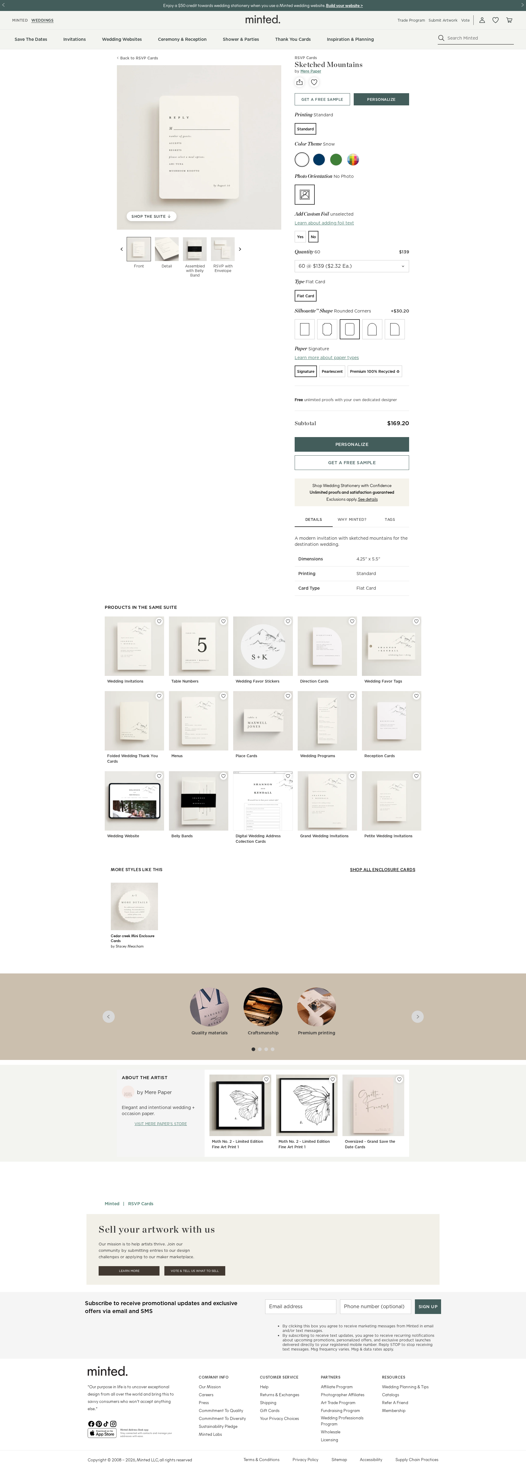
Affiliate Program (337, 1386)
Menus (177, 756)
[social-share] (299, 82)
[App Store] (102, 1435)
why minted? (352, 519)
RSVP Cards (140, 1203)
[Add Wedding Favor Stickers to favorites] (288, 621)
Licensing (329, 1439)
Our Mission (210, 1386)
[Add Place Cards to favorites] (288, 696)
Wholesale (330, 1432)
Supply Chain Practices (416, 1459)
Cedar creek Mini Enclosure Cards (132, 938)
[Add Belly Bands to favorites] (223, 776)
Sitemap (339, 1459)
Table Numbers (184, 681)
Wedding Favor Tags (383, 681)
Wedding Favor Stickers (257, 681)
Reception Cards (379, 756)
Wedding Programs (317, 756)
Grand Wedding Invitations (324, 836)
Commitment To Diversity (222, 1418)
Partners (330, 1377)
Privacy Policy (305, 1459)
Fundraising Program (340, 1410)
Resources (393, 1377)
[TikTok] (106, 1423)
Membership (393, 1410)
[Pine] (336, 159)
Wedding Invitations (125, 681)
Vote (465, 20)
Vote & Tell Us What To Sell (195, 1271)
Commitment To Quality (221, 1410)
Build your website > (344, 5)
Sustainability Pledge (218, 1426)
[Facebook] (91, 1423)
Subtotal (305, 423)
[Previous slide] (122, 249)
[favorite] (314, 82)
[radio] (305, 129)
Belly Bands (182, 836)
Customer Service (279, 1377)
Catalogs (390, 1394)
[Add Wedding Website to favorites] (159, 776)
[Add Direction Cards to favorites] (352, 621)
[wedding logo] (263, 19)
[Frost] (319, 159)
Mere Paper (310, 71)
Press (204, 1402)
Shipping (268, 1402)
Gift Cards (269, 1410)
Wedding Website (123, 836)
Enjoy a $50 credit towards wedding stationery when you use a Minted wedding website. (244, 5)
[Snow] (302, 159)
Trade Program (411, 20)
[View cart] (509, 20)
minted (20, 20)
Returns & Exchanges (279, 1394)
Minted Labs (210, 1434)
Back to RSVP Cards (139, 58)
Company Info (214, 1377)
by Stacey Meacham (127, 946)
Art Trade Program (338, 1402)
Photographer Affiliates (342, 1394)
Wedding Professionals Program (342, 1421)
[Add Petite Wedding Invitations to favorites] (416, 776)
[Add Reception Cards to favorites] (416, 696)
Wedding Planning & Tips (405, 1386)
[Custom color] (353, 159)
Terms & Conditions (261, 1459)
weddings (42, 20)
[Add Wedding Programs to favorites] (352, 696)
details (313, 519)
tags (390, 519)
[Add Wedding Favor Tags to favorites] (416, 621)
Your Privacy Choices (279, 1418)
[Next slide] (240, 249)
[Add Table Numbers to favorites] (223, 621)
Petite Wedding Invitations (388, 836)
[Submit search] (441, 38)
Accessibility (371, 1459)
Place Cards (246, 756)
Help (264, 1386)
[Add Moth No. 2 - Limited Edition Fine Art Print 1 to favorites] (266, 1079)
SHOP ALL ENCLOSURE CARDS (382, 869)
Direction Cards (314, 681)
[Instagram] (113, 1423)
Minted (112, 1203)
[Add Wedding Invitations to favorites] (159, 621)
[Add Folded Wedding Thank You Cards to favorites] (159, 696)
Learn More (129, 1271)
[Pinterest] (98, 1423)
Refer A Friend (395, 1402)
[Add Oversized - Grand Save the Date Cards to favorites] (399, 1079)
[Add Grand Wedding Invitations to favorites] (352, 776)
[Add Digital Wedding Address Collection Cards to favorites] (288, 776)
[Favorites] (495, 20)
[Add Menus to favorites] (223, 696)
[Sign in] (482, 20)
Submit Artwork (443, 20)
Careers (206, 1394)
